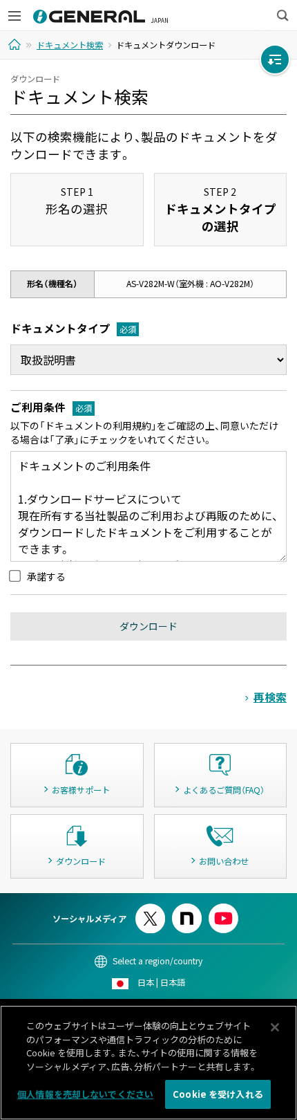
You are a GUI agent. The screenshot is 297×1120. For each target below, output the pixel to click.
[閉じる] (275, 1027)
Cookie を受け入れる (218, 1094)
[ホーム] (16, 44)
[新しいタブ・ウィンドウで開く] (150, 909)
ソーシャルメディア (89, 918)
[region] (148, 1062)
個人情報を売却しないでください (85, 1094)
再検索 (270, 697)
